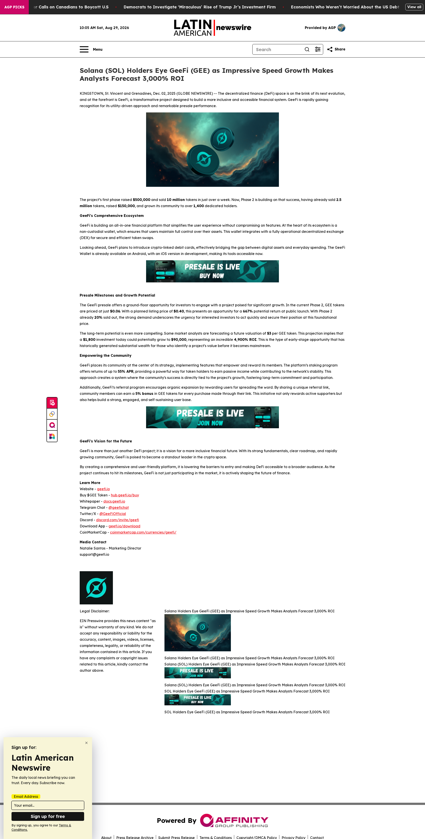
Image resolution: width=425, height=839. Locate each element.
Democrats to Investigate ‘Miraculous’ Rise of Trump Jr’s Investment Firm (200, 7)
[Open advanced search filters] (317, 49)
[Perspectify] (52, 414)
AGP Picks (14, 7)
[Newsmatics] (52, 436)
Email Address (26, 796)
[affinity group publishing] (52, 425)
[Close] (86, 743)
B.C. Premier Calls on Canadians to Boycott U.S (60, 7)
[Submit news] (52, 403)
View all (414, 7)
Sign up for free (48, 816)
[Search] (307, 49)
